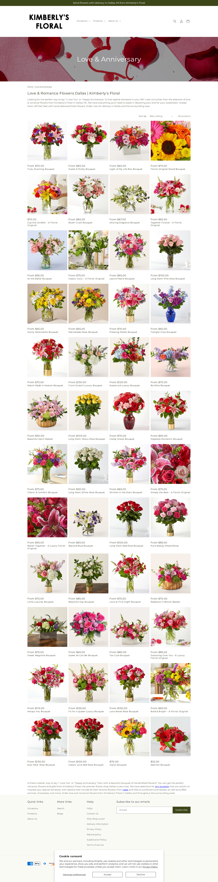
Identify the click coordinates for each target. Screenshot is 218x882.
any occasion (162, 786)
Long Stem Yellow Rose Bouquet (87, 439)
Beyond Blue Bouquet (81, 545)
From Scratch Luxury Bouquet (85, 385)
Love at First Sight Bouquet (125, 602)
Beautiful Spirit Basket (40, 439)
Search (60, 808)
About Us (32, 818)
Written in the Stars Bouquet (126, 492)
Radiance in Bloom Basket (165, 602)
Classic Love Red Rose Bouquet (86, 765)
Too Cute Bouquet (120, 655)
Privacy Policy (150, 866)
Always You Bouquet (38, 711)
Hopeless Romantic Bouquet (167, 439)
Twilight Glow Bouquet (164, 332)
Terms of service (95, 845)
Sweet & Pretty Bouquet (82, 169)
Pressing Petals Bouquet (123, 332)
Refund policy (94, 834)
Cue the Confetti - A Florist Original (42, 224)
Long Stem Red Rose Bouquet (126, 545)
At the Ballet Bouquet (39, 278)
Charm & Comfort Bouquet (42, 492)
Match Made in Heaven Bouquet (45, 385)
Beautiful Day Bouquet (81, 602)
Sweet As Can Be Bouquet (83, 655)
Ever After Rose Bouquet (41, 765)
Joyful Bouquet (118, 765)
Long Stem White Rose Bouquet (87, 492)
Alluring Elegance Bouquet (125, 222)
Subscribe (181, 809)
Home (30, 87)
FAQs (89, 808)
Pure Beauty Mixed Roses (165, 545)
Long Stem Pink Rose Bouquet (168, 278)
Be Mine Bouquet (160, 385)
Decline (141, 874)
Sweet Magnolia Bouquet (41, 655)
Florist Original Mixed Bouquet (168, 169)
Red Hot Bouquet (160, 765)
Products (32, 813)
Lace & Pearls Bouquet (122, 278)
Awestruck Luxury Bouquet (125, 385)
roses (125, 789)
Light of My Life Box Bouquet (126, 169)
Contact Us (92, 813)
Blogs (60, 813)
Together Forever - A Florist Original (166, 224)
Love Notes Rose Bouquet (124, 711)
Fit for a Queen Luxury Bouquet (86, 711)
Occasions (32, 808)
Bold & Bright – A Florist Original (169, 711)
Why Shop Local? (96, 818)
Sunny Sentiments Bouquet (42, 332)
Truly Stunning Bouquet (40, 169)
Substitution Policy (97, 839)
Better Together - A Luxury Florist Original (46, 547)
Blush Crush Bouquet (80, 222)
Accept (107, 874)
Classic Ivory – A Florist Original (86, 278)
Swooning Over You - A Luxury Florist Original (168, 656)
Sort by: (143, 116)
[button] (83, 21)
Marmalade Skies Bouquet (83, 332)
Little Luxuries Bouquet (40, 602)
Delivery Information (97, 824)
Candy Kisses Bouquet (122, 439)
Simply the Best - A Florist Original (170, 492)
